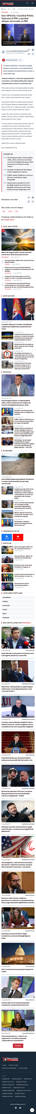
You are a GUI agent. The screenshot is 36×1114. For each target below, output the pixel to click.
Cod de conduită (23, 1068)
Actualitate (5, 257)
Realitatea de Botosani (22, 1084)
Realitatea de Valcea (21, 1081)
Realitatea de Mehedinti (8, 1090)
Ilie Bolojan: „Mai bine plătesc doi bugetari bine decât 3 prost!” (23, 523)
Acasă (4, 9)
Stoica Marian (30, 650)
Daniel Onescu (30, 895)
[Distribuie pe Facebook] (33, 50)
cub (16, 211)
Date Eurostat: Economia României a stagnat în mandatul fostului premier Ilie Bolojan (19, 269)
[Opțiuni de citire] (32, 1110)
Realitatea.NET (6, 1079)
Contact (4, 1065)
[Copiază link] (28, 50)
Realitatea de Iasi (6, 1087)
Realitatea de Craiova (18, 1087)
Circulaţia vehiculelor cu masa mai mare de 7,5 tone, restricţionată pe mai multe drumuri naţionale (24, 356)
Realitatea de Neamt (7, 1093)
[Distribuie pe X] (33, 54)
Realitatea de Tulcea (7, 1096)
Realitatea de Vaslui (20, 51)
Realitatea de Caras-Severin (24, 1090)
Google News (9, 219)
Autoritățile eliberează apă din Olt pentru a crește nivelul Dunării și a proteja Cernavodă (17, 481)
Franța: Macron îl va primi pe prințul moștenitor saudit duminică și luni (15, 1004)
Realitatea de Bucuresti (8, 1084)
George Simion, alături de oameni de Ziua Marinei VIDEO (23, 558)
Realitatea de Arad (20, 1093)
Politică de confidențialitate (9, 1068)
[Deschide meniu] (32, 3)
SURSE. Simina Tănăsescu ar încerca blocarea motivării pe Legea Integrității (20, 177)
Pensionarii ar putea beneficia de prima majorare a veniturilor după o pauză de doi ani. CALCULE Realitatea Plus (19, 285)
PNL (4, 211)
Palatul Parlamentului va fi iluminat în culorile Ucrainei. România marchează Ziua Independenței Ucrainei (24, 337)
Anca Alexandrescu (28, 1033)
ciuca (10, 211)
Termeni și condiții (13, 1065)
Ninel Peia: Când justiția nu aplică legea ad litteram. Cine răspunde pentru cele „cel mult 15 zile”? (17, 689)
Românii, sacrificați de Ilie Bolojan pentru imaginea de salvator (19, 171)
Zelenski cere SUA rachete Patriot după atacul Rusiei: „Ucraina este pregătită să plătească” (17, 829)
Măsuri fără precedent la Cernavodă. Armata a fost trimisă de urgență (23, 514)
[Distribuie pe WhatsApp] (28, 54)
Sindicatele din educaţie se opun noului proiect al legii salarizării (24, 346)
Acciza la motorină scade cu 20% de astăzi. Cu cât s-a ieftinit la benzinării (18, 277)
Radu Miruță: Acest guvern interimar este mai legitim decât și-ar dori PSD (17, 654)
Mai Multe (18, 1046)
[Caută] (27, 3)
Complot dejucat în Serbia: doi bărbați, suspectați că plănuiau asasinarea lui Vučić (16, 326)
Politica (14, 9)
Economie (8, 273)
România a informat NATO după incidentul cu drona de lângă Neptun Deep (15, 936)
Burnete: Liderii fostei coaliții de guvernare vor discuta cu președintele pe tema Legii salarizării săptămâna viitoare (17, 900)
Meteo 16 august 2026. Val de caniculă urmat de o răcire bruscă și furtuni (16, 253)
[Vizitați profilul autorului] (3, 52)
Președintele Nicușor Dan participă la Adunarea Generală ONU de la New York (16, 759)
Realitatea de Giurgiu (20, 1096)
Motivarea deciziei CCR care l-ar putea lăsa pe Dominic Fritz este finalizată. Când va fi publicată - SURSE (16, 793)
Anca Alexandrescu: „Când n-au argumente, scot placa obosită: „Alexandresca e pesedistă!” (14, 1038)
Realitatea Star (28, 1079)
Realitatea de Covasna (8, 1081)
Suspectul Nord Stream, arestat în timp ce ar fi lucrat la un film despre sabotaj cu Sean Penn (22, 366)
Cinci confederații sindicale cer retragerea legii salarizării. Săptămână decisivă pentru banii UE (24, 505)
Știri (9, 9)
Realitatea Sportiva (17, 1079)
